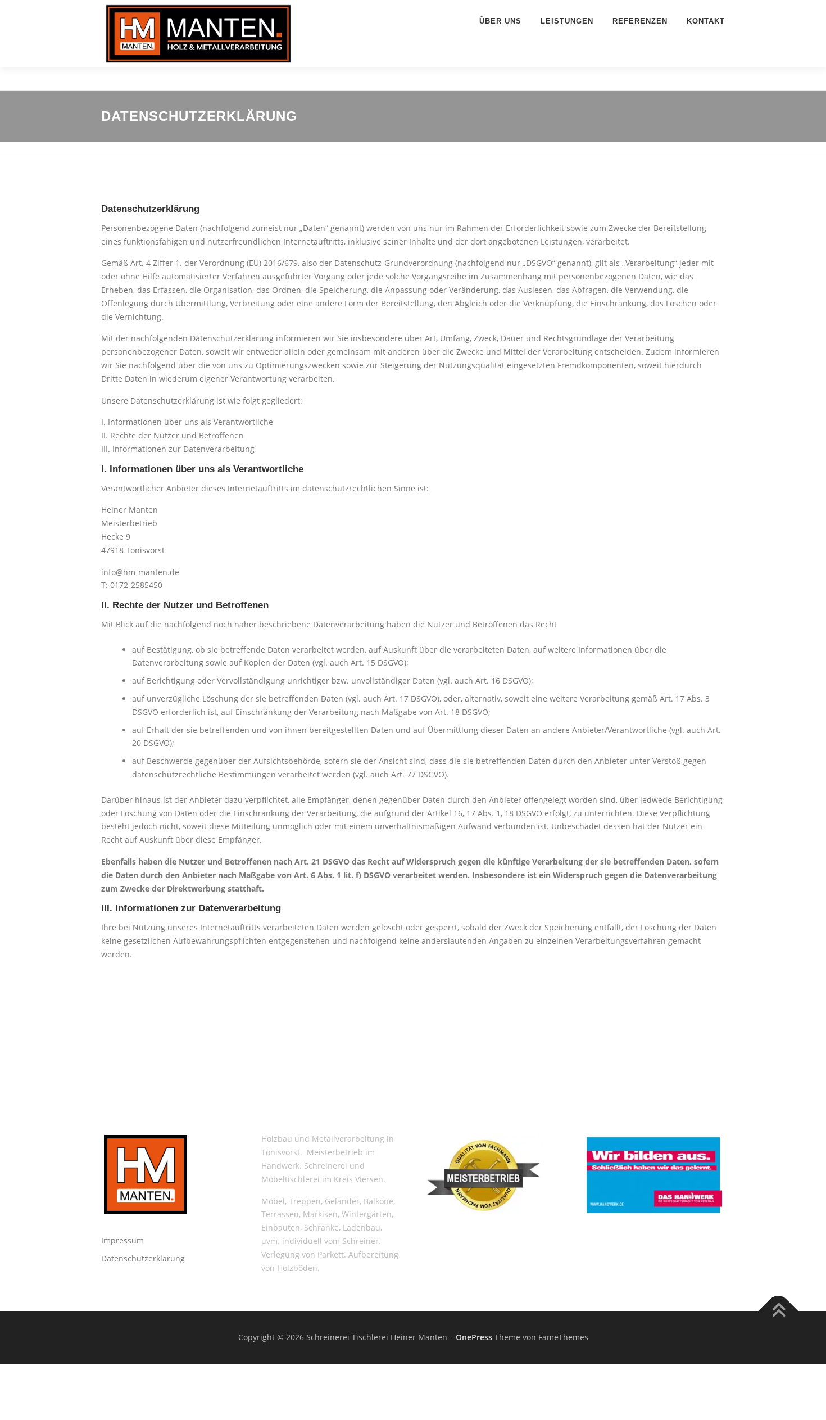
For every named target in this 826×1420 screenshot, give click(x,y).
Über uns (500, 21)
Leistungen (567, 21)
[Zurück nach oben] (778, 1311)
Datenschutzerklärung (143, 1258)
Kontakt (706, 21)
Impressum (122, 1240)
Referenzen (640, 21)
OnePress (474, 1337)
